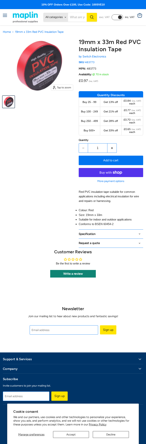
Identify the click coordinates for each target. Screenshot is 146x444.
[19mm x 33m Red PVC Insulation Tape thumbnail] (8, 102)
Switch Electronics (94, 56)
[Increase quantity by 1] (112, 148)
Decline (110, 434)
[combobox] (77, 17)
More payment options (110, 181)
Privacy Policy (97, 424)
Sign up (108, 330)
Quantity (83, 140)
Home (7, 32)
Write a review (73, 273)
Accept (71, 434)
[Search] (92, 17)
